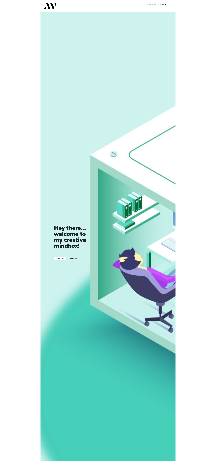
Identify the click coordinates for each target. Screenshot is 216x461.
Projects (162, 5)
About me (151, 5)
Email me (73, 258)
